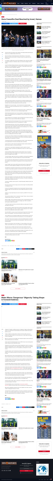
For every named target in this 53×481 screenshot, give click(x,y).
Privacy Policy (43, 173)
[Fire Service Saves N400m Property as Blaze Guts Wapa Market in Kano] (26, 277)
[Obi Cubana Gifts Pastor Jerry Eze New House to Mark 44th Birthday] (9, 277)
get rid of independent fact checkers (17, 368)
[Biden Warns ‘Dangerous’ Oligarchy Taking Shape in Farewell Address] (17, 316)
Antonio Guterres (4, 245)
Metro (37, 81)
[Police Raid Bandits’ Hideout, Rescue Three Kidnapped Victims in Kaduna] (9, 264)
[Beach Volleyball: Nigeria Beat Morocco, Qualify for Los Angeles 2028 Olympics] (39, 42)
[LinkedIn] (2, 58)
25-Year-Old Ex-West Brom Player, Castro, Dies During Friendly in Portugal (46, 27)
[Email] (2, 62)
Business (26, 3)
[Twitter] (2, 57)
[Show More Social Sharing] (28, 23)
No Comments (14, 21)
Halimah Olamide (4, 21)
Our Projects (47, 3)
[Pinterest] (2, 60)
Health (47, 479)
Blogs (4, 14)
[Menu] (1, 3)
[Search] (51, 1)
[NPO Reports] (9, 3)
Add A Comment (17, 288)
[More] (14, 240)
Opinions (38, 101)
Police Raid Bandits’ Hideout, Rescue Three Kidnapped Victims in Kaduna (8, 270)
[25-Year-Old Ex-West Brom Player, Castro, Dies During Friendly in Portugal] (39, 27)
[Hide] (0, 15)
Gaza (8, 245)
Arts (29, 3)
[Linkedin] (9, 240)
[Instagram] (12, 240)
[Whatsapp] (10, 240)
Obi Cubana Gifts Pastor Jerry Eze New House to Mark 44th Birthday (8, 284)
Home (39, 479)
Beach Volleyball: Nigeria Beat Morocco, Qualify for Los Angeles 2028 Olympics (46, 42)
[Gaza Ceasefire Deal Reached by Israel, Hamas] (17, 36)
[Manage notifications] (51, 479)
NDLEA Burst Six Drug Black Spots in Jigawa (26, 269)
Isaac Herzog (12, 245)
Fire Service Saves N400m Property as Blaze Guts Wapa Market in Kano (26, 284)
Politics (22, 3)
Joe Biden (18, 245)
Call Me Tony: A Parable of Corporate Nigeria (46, 37)
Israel (15, 245)
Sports (38, 3)
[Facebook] (2, 55)
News (18, 3)
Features (42, 3)
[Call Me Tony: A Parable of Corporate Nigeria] (39, 37)
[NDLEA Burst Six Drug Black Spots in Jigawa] (26, 264)
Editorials (33, 3)
